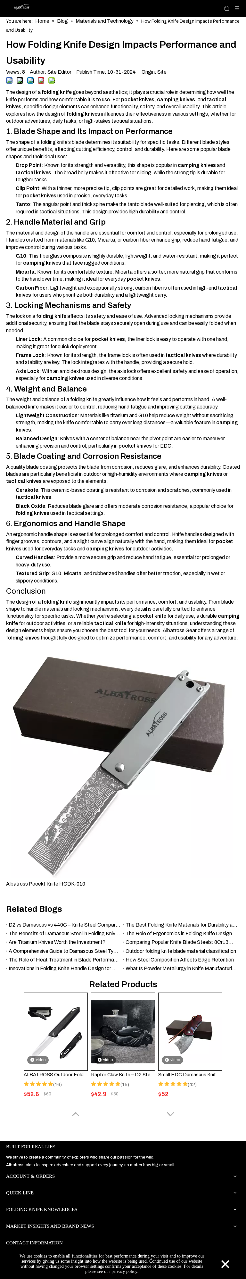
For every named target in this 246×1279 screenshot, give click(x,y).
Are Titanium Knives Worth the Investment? (57, 942)
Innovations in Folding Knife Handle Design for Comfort (64, 968)
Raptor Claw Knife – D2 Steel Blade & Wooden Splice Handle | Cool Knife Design (123, 1074)
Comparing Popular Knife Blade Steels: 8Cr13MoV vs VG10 (181, 942)
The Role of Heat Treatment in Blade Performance (64, 959)
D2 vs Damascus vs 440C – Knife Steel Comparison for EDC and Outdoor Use (64, 925)
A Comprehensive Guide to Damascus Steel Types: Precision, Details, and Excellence (64, 951)
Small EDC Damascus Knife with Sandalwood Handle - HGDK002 (190, 1074)
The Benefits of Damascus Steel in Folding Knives (64, 933)
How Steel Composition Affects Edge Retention (180, 959)
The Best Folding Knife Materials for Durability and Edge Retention (181, 925)
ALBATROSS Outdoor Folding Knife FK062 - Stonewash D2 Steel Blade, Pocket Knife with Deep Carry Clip (56, 1074)
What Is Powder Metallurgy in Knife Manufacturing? (181, 968)
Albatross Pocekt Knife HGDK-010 (45, 884)
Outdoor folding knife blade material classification (181, 951)
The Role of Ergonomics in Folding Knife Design (179, 933)
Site (162, 72)
